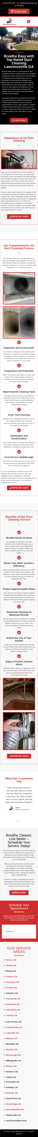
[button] (28, 21)
